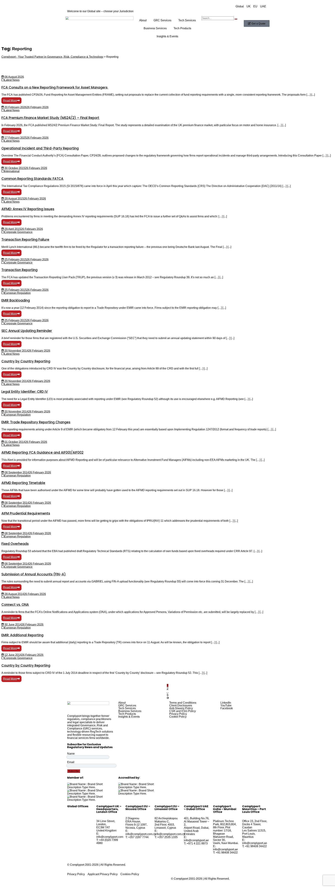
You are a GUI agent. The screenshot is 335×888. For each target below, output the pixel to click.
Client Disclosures (180, 705)
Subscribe (74, 771)
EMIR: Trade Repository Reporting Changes (35, 422)
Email (70, 762)
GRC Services (162, 20)
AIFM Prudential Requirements (25, 513)
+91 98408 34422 (227, 852)
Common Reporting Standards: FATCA (32, 178)
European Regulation (17, 292)
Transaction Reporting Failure (25, 239)
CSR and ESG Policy (182, 711)
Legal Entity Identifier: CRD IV (24, 391)
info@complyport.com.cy (140, 834)
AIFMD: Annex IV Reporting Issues (27, 209)
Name (71, 753)
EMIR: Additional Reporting (22, 635)
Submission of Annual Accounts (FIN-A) (33, 574)
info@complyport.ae (196, 840)
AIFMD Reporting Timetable (23, 483)
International (12, 171)
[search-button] (235, 19)
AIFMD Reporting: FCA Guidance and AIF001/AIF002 (42, 452)
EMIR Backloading (15, 300)
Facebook (226, 708)
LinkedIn (225, 702)
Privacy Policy (178, 714)
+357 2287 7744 (138, 837)
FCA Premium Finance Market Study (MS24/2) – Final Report (50, 117)
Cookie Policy (178, 716)
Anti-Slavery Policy (181, 708)
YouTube (226, 705)
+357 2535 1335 (167, 837)
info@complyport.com (109, 836)
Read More (10, 100)
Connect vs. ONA (15, 604)
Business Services (155, 28)
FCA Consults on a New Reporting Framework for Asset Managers (54, 87)
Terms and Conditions (182, 702)
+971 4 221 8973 (197, 843)
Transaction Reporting (19, 270)
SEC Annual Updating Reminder (26, 330)
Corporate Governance (18, 232)
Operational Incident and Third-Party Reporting (40, 148)
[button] (142, 702)
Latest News (12, 79)
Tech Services (187, 20)
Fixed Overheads (15, 543)
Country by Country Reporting (25, 361)
